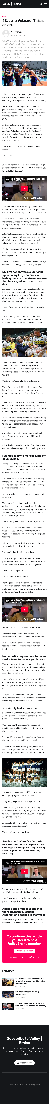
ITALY (4, 16)
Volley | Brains (11, 4)
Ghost (38, 1085)
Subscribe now (26, 1063)
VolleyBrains (16, 32)
